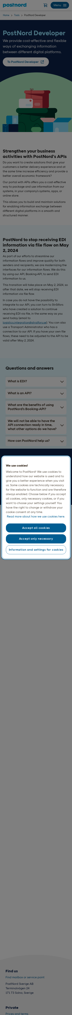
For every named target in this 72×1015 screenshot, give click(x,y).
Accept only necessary (36, 539)
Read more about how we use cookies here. (36, 516)
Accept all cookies (36, 528)
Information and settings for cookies (36, 549)
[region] (36, 507)
